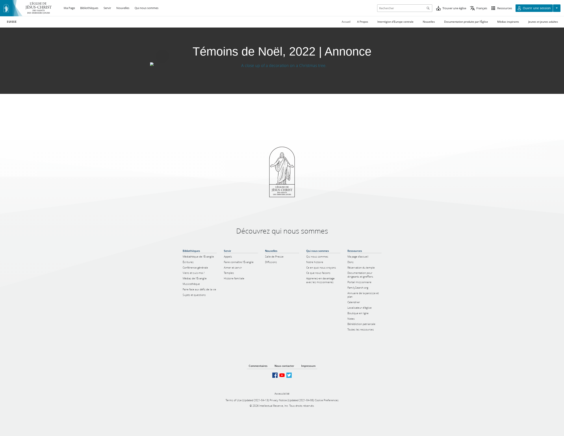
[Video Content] (282, 65)
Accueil (346, 22)
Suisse (12, 21)
